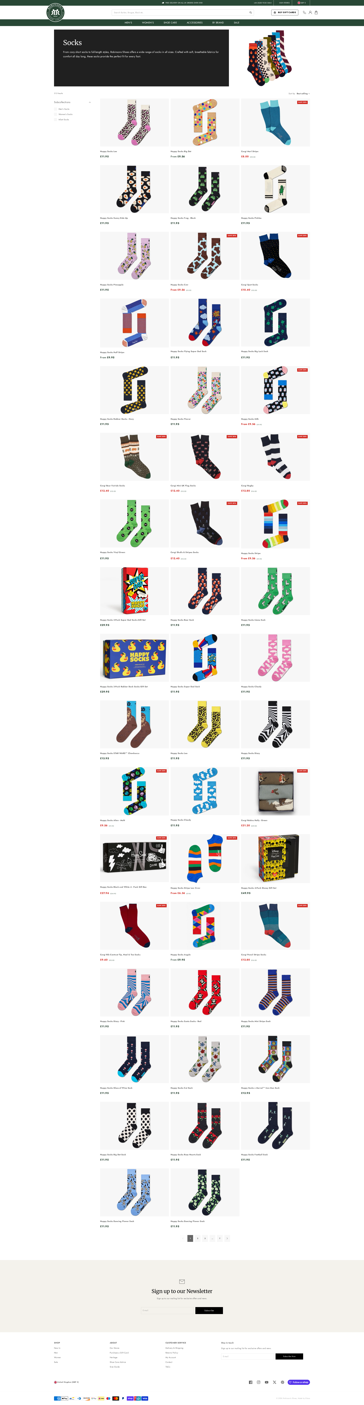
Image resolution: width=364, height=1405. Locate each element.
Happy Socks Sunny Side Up (114, 218)
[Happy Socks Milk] (275, 390)
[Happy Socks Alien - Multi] (134, 791)
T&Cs (168, 1366)
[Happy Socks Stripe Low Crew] (205, 858)
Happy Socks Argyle (181, 954)
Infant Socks (64, 119)
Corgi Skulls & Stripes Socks (185, 552)
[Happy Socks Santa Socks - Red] (205, 992)
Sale (56, 1362)
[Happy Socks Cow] (205, 256)
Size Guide (115, 1366)
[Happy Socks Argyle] (205, 926)
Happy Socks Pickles (251, 218)
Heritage (113, 1357)
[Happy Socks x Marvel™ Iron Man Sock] (275, 1059)
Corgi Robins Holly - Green (254, 820)
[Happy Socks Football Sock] (275, 1126)
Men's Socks (64, 109)
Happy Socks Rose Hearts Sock (186, 1154)
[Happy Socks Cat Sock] (205, 1059)
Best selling (302, 93)
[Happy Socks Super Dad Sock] (205, 658)
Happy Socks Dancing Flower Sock (117, 1221)
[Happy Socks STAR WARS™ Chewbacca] (134, 724)
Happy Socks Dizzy (250, 753)
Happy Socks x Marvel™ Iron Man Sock (260, 1088)
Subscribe (209, 1310)
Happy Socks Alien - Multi (112, 820)
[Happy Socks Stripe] (275, 523)
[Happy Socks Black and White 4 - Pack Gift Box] (134, 858)
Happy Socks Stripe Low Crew (185, 888)
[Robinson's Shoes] (55, 12)
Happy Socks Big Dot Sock (113, 1154)
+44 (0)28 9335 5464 (263, 3)
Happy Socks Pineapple (111, 284)
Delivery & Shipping (174, 1348)
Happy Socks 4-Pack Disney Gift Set (258, 888)
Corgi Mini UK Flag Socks (183, 485)
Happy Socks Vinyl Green (112, 552)
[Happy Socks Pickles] (275, 189)
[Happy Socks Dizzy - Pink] (134, 992)
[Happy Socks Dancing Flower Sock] (134, 1192)
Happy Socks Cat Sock (182, 1088)
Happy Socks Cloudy (251, 686)
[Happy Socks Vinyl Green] (134, 523)
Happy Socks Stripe (250, 553)
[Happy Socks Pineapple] (134, 256)
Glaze (307, 1398)
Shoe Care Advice (118, 1362)
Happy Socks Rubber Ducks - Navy (117, 419)
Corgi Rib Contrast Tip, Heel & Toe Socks (120, 954)
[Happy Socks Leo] (134, 122)
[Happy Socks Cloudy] (275, 658)
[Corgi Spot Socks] (275, 256)
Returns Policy (172, 1352)
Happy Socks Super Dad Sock (185, 686)
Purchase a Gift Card (119, 1352)
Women (57, 1357)
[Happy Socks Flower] (205, 390)
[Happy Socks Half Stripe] (134, 322)
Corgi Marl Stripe (249, 151)
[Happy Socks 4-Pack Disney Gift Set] (275, 858)
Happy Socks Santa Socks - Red (186, 1021)
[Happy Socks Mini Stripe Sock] (275, 992)
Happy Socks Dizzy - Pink (112, 1021)
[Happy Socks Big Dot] (205, 122)
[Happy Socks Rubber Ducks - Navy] (134, 390)
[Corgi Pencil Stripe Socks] (275, 926)
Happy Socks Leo (108, 151)
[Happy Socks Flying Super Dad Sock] (205, 322)
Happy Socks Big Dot (181, 151)
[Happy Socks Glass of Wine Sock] (134, 1059)
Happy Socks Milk (250, 419)
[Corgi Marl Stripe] (275, 122)
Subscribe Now (289, 1356)
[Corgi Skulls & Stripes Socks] (205, 523)
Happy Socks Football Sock (254, 1154)
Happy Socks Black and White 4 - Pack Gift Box (123, 887)
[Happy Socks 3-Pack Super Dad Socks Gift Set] (134, 591)
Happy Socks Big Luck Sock (254, 351)
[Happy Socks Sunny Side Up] (134, 189)
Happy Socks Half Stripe (112, 352)
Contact (169, 1362)
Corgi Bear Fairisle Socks (112, 485)
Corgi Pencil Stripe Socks (253, 954)
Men (56, 1352)
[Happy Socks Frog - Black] (205, 189)
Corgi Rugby (247, 485)
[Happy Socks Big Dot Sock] (134, 1126)
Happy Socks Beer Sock (182, 620)
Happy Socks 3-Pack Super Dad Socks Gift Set (122, 620)
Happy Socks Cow (179, 284)
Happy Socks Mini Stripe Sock (256, 1021)
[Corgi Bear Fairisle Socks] (134, 457)
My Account (171, 1357)
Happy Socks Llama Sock (253, 620)
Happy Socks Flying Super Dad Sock (189, 351)
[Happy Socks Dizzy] (275, 724)
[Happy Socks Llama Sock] (275, 591)
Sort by (292, 93)
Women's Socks (66, 114)
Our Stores (284, 3)
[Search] (250, 12)
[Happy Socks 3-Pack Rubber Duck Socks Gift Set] (134, 658)
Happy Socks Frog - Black (183, 218)
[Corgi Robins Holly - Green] (275, 791)
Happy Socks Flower (181, 419)
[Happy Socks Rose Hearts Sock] (205, 1126)
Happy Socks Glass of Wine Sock (116, 1088)
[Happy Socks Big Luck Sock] (275, 322)
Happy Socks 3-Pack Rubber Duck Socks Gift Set (124, 686)
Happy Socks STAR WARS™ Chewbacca (119, 753)
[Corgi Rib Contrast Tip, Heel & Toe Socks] (134, 926)
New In (57, 1348)
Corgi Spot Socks (249, 284)
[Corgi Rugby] (275, 457)
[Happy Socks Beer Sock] (205, 591)
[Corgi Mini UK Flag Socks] (205, 457)
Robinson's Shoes (290, 1398)
